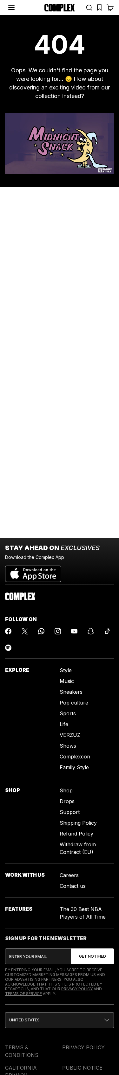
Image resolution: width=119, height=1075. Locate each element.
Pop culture (74, 702)
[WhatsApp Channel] (41, 631)
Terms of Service (23, 993)
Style (66, 670)
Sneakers (71, 692)
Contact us (73, 886)
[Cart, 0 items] (110, 7)
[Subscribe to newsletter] (92, 956)
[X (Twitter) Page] (25, 631)
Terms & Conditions (21, 1051)
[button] (59, 1020)
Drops (67, 801)
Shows (68, 746)
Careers (69, 875)
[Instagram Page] (58, 631)
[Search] (89, 8)
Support (70, 812)
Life (64, 724)
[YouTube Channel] (74, 631)
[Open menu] (11, 7)
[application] (59, 143)
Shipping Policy (78, 823)
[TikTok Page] (107, 631)
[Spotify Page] (8, 648)
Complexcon (75, 756)
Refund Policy (76, 833)
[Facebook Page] (8, 631)
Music (67, 681)
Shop (66, 790)
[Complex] (59, 7)
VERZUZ (70, 735)
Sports (68, 713)
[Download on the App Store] (33, 571)
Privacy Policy (77, 989)
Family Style (74, 767)
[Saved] (99, 8)
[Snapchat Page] (91, 631)
